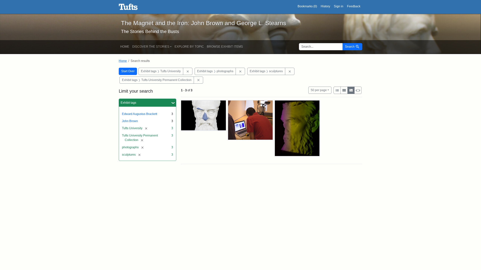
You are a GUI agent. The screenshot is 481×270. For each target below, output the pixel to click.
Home (124, 46)
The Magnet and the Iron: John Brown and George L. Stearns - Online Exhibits (128, 6)
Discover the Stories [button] (150, 46)
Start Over (128, 71)
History (325, 6)
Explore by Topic (189, 46)
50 (319, 90)
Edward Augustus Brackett (139, 114)
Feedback (353, 6)
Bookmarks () (307, 6)
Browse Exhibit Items (225, 46)
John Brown (130, 121)
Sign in (338, 6)
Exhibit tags (128, 102)
